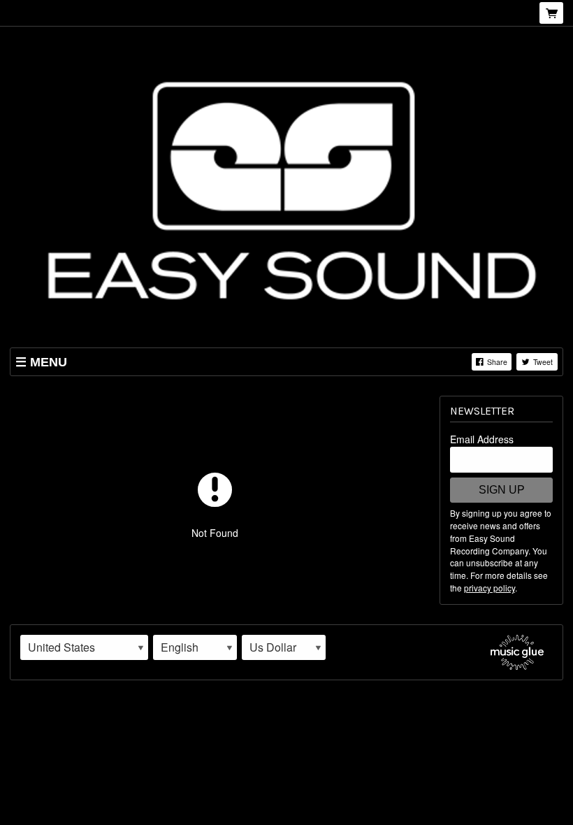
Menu (48, 362)
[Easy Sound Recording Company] (286, 188)
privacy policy (489, 588)
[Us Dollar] (284, 647)
